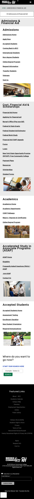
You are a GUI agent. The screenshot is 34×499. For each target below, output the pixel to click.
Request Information (10, 66)
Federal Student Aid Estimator (14, 131)
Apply (17, 441)
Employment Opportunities (16, 407)
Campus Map (17, 402)
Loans (5, 149)
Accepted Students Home (12, 310)
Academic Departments (11, 209)
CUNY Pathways (9, 213)
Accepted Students (10, 44)
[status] (12, 370)
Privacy (17, 425)
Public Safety (16, 412)
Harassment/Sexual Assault (17, 431)
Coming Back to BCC (10, 48)
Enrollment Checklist (10, 320)
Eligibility (6, 262)
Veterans (6, 75)
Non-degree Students (11, 57)
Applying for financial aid (12, 117)
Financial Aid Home (10, 113)
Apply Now (7, 39)
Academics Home (9, 204)
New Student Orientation (12, 324)
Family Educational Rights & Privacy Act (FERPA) (17, 433)
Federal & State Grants (11, 126)
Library (17, 410)
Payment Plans (8, 161)
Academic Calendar (17, 399)
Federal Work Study (10, 135)
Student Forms (8, 174)
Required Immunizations (12, 329)
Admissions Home (9, 35)
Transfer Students (9, 71)
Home (4, 8)
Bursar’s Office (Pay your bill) (14, 122)
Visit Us (5, 80)
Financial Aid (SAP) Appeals (13, 140)
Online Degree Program (11, 62)
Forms (5, 144)
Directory (17, 404)
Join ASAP (7, 273)
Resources (7, 165)
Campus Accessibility (17, 420)
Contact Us (7, 278)
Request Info (17, 443)
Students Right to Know (17, 422)
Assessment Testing (10, 315)
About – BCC (17, 396)
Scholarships (8, 170)
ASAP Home (7, 257)
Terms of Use (17, 428)
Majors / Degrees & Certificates (14, 218)
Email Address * (5, 476)
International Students (11, 53)
